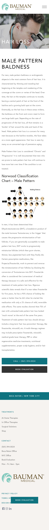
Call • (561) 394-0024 (25, 361)
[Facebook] (3, 508)
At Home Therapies (10, 418)
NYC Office (6, 455)
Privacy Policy (10, 493)
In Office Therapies (10, 422)
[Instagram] (7, 508)
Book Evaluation (24, 369)
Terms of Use (9, 498)
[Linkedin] (10, 508)
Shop (4, 431)
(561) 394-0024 (8, 446)
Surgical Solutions (9, 426)
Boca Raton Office (9, 451)
